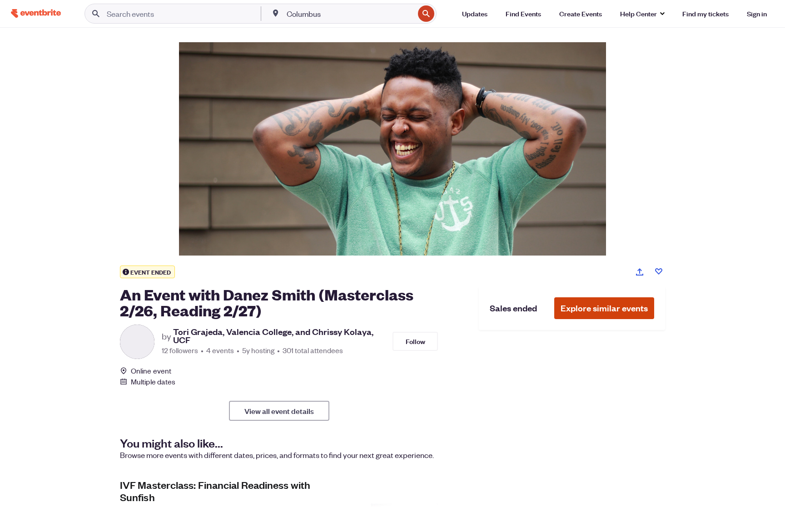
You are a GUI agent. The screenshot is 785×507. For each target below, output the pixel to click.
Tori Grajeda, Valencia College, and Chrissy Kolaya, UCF (273, 336)
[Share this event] (640, 272)
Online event (151, 370)
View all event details (279, 411)
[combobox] (349, 13)
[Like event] (658, 271)
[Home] (36, 13)
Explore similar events (604, 308)
